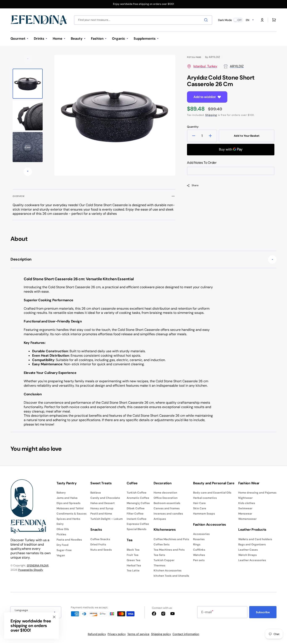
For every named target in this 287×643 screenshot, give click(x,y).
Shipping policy (161, 634)
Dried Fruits (98, 544)
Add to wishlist (205, 97)
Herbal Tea (134, 565)
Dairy (60, 524)
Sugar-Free (64, 550)
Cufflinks (199, 549)
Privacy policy (117, 634)
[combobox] (143, 20)
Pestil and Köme (101, 513)
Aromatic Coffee (138, 498)
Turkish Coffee (136, 492)
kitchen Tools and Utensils (171, 576)
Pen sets (199, 560)
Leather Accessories (252, 560)
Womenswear (247, 519)
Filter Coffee (135, 513)
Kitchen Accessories (168, 570)
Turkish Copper (164, 560)
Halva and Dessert (102, 503)
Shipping (211, 115)
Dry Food (62, 545)
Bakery (61, 492)
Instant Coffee (136, 519)
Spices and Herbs (68, 519)
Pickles (61, 534)
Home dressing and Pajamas (257, 492)
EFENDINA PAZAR (38, 565)
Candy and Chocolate (105, 498)
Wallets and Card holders (255, 539)
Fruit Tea (132, 555)
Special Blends (136, 529)
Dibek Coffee (136, 508)
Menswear (245, 513)
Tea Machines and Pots (169, 549)
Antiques (160, 519)
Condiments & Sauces (72, 513)
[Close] (54, 616)
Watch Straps (247, 555)
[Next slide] (28, 172)
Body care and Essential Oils (212, 492)
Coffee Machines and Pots (171, 539)
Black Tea (133, 549)
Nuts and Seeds (101, 549)
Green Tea (133, 560)
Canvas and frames (167, 508)
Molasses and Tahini (70, 508)
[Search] (206, 20)
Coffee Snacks (100, 539)
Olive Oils (63, 529)
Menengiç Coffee (138, 503)
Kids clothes (246, 503)
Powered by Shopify (30, 570)
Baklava (95, 492)
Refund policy (97, 634)
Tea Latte (133, 570)
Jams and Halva (67, 498)
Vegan (61, 555)
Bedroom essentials (167, 503)
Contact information (185, 634)
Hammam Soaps (204, 513)
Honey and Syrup (101, 508)
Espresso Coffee (138, 524)
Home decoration (165, 492)
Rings (196, 544)
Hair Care (199, 503)
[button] (262, 20)
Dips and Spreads (68, 503)
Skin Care (199, 508)
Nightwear (245, 498)
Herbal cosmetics (205, 498)
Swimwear (245, 508)
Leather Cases (248, 549)
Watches (199, 555)
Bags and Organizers (252, 544)
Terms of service (138, 634)
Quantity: (193, 126)
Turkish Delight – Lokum (106, 519)
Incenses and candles (168, 513)
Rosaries (199, 539)
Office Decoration (166, 498)
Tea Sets (159, 555)
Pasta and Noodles (69, 539)
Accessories (201, 534)
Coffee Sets (162, 544)
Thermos (159, 565)
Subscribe (263, 612)
